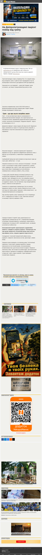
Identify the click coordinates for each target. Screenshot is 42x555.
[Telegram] (5, 439)
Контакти (21, 548)
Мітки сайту (29, 548)
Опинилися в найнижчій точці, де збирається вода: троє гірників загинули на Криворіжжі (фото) (19, 314)
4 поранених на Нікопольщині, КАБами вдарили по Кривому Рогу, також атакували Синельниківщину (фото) (31, 314)
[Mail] (13, 439)
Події (12, 24)
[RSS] (11, 439)
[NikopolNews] (19, 280)
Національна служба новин (11, 515)
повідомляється (7, 70)
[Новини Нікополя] (9, 2)
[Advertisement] (19, 97)
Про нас (25, 548)
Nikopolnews (16, 73)
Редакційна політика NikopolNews (7, 548)
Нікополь (4, 24)
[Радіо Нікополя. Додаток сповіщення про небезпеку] (21, 350)
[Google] (8, 439)
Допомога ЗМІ (16, 548)
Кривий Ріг (9, 24)
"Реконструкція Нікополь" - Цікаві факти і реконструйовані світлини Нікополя (17, 484)
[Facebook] (2, 439)
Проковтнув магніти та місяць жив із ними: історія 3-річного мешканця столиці (18, 275)
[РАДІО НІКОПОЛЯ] (21, 384)
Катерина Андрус (12, 32)
